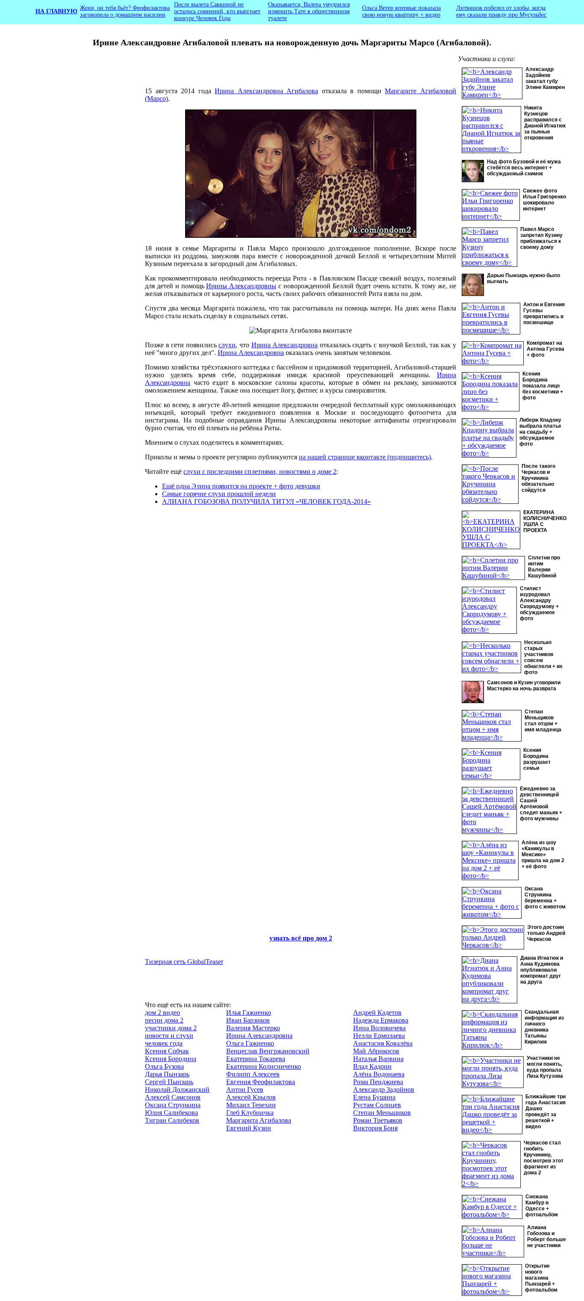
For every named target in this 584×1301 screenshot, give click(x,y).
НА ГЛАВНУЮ (56, 11)
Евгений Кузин (248, 1128)
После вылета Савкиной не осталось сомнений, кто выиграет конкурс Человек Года (217, 11)
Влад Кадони (372, 1066)
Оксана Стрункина (173, 1105)
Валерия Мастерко (253, 1028)
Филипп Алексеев (253, 1074)
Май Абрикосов (376, 1051)
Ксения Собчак (167, 1051)
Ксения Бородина (170, 1058)
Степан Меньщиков (382, 1112)
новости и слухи (169, 1035)
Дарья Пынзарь (167, 1074)
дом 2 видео (162, 1012)
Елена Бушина (374, 1097)
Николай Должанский (177, 1089)
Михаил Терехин (251, 1105)
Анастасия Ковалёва (383, 1043)
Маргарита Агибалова (258, 1120)
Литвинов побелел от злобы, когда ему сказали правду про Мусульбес (501, 11)
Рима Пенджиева (378, 1081)
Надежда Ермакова (380, 1020)
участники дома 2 (171, 1028)
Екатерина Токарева (255, 1058)
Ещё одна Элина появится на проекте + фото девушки (241, 486)
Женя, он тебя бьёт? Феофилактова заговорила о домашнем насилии (125, 11)
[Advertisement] (79, 199)
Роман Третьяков (377, 1120)
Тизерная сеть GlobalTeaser (184, 961)
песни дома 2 (164, 1020)
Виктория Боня (375, 1128)
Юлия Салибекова (171, 1112)
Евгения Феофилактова (260, 1081)
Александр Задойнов (383, 1089)
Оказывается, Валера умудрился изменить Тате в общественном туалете (309, 11)
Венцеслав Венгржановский (268, 1051)
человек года (164, 1043)
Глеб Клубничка (250, 1112)
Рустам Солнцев (377, 1105)
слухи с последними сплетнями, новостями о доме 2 (259, 471)
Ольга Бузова (164, 1066)
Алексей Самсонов (173, 1097)
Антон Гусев (244, 1089)
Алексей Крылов (251, 1097)
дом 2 (324, 938)
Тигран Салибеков (172, 1120)
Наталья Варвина (378, 1058)
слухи (227, 345)
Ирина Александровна (284, 345)
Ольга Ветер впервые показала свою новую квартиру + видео (401, 11)
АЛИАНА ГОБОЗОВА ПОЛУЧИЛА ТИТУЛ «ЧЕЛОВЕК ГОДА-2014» (266, 501)
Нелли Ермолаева (379, 1035)
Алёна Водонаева (378, 1074)
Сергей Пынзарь (169, 1081)
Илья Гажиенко (248, 1012)
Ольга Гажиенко (250, 1043)
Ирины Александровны (241, 286)
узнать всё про (292, 938)
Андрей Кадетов (377, 1012)
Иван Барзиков (248, 1020)
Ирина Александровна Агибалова (266, 91)
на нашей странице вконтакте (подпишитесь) (365, 457)
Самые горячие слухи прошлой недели (219, 493)
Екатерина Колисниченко (263, 1066)
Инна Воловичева (379, 1028)
